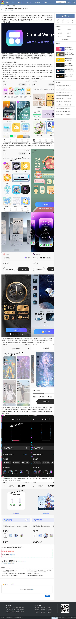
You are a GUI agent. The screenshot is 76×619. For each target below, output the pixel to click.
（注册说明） (12, 554)
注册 (69, 2)
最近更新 (43, 612)
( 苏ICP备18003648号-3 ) (17, 617)
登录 (74, 2)
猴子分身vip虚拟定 (69, 58)
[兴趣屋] (5, 2)
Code (11, 584)
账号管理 (43, 610)
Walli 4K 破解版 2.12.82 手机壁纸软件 (10, 575)
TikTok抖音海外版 (68, 63)
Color (4, 584)
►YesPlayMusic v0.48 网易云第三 (63, 114)
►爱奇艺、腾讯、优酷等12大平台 (63, 101)
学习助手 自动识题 (68, 47)
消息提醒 (49, 607)
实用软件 (20, 2)
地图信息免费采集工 (69, 69)
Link (7, 584)
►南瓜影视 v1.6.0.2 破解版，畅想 (63, 105)
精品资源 (69, 36)
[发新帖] (65, 16)
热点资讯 (60, 36)
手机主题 (4, 563)
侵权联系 (37, 610)
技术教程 (60, 33)
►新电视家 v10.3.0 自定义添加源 (63, 92)
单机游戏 (69, 29)
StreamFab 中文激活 (69, 74)
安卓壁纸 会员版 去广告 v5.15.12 (9, 571)
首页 (13, 2)
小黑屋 (59, 617)
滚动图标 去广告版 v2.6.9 (33, 573)
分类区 (45, 2)
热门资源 (28, 2)
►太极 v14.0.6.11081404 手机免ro (63, 111)
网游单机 (60, 29)
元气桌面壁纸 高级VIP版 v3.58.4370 (35, 575)
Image (5, 584)
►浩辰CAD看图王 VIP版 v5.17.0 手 (63, 108)
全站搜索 (49, 610)
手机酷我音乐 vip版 (69, 53)
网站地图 (74, 617)
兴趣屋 (0, 6)
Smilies (13, 584)
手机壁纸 (12, 563)
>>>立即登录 (5, 554)
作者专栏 (43, 607)
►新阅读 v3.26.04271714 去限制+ (63, 98)
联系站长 (37, 612)
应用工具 (8, 5)
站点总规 (37, 607)
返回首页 (49, 612)
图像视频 (37, 2)
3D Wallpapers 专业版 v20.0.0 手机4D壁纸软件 (38, 571)
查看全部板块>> (65, 39)
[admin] (1, 9)
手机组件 (8, 563)
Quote (9, 584)
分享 (73, 22)
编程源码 (69, 33)
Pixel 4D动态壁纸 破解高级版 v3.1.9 (9, 570)
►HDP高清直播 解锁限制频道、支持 (64, 95)
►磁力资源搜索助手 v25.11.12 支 (63, 85)
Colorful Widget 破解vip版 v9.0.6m (16, 8)
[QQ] (55, 617)
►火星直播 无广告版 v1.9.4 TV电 (63, 89)
